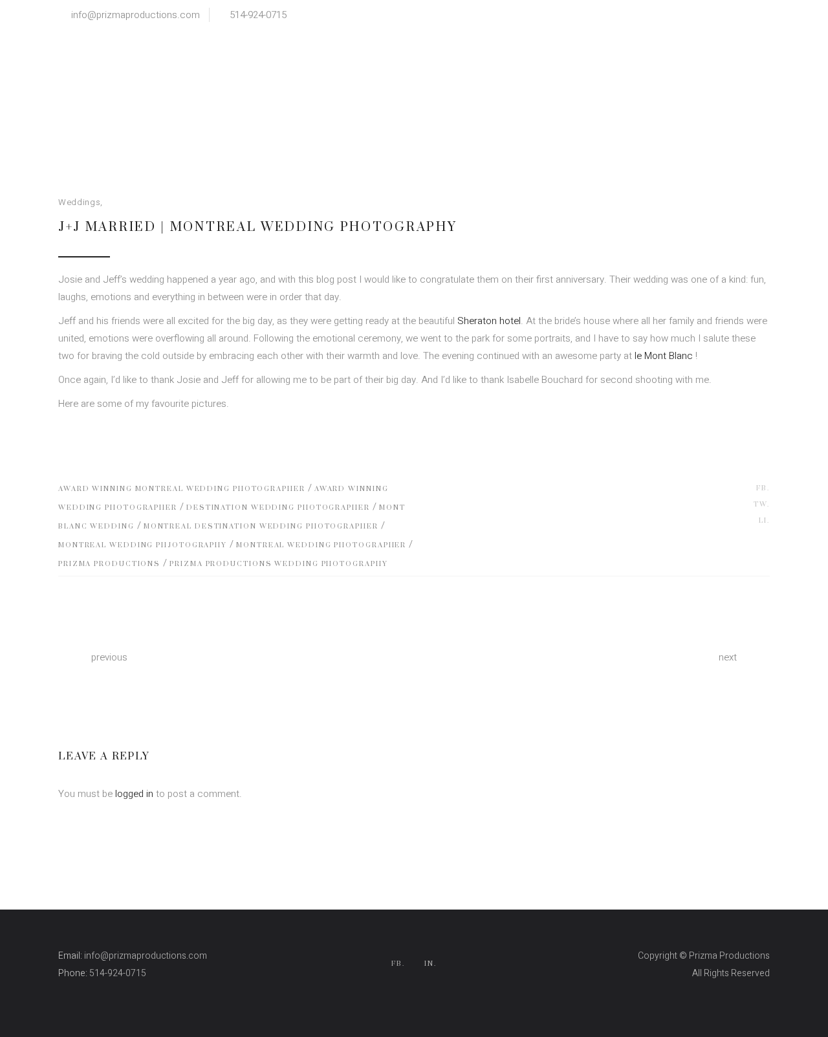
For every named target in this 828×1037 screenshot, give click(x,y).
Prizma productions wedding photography (278, 564)
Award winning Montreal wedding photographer (181, 489)
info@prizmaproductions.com (135, 15)
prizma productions (109, 564)
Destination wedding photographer (278, 507)
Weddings (79, 202)
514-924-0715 (258, 15)
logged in (134, 794)
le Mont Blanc (664, 356)
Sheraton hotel (489, 321)
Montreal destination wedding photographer (261, 526)
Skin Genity (747, 991)
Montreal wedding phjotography (142, 545)
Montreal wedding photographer (321, 545)
